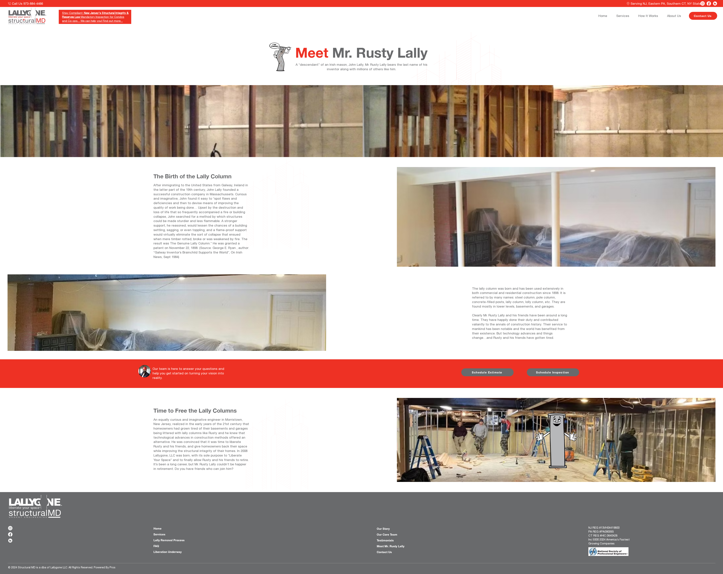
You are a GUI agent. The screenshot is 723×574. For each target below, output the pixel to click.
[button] (649, 15)
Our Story (383, 528)
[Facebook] (709, 3)
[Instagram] (702, 3)
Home (157, 528)
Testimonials (385, 540)
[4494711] (715, 3)
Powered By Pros (104, 567)
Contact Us (384, 552)
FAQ (156, 546)
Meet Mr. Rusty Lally (390, 546)
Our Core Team (387, 534)
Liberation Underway (167, 551)
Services (159, 534)
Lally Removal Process (169, 540)
